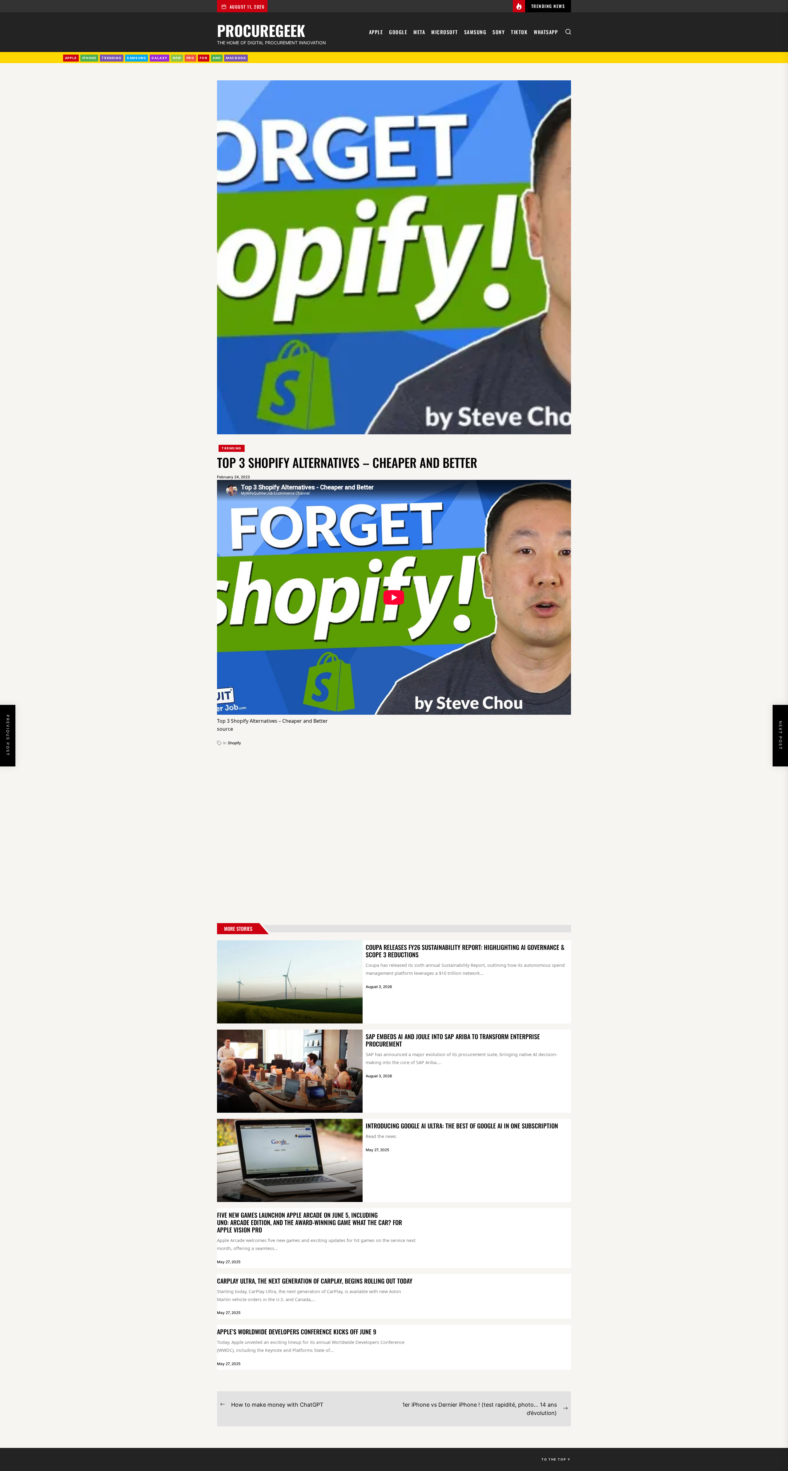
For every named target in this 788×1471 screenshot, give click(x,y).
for (204, 58)
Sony (498, 32)
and (217, 58)
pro (191, 58)
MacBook (236, 58)
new (177, 58)
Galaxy (159, 58)
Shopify (234, 743)
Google (398, 32)
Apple (376, 32)
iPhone (89, 58)
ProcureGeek (261, 29)
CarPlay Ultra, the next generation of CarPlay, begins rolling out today (314, 1280)
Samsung (475, 32)
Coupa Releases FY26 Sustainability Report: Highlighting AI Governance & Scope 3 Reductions (465, 950)
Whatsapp (546, 32)
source (225, 728)
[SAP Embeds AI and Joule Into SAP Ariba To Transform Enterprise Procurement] (290, 1071)
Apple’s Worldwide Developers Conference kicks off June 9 (296, 1331)
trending (112, 58)
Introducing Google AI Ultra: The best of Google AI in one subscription (462, 1125)
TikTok (519, 32)
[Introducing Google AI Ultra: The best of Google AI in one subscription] (290, 1160)
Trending (232, 448)
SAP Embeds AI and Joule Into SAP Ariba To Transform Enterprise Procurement (453, 1040)
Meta (419, 32)
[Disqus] (394, 832)
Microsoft (444, 32)
